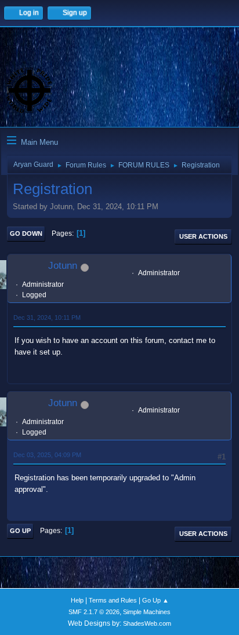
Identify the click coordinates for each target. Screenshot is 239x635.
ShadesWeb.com (147, 623)
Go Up (20, 530)
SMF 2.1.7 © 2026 (93, 611)
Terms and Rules (113, 600)
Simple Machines (147, 611)
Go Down (26, 233)
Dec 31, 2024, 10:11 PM (47, 317)
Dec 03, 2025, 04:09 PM (47, 454)
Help (77, 600)
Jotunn (62, 265)
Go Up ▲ (155, 600)
